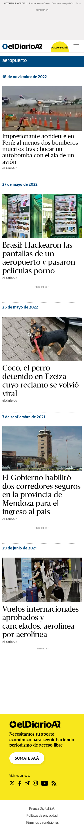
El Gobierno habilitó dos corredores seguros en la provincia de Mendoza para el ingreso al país (41, 494)
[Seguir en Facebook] (19, 783)
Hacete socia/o (59, 47)
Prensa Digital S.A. (42, 808)
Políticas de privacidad (42, 815)
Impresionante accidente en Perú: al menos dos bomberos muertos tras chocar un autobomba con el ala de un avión (40, 149)
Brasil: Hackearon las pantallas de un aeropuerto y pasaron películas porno (38, 258)
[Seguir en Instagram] (35, 783)
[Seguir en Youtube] (44, 783)
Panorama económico (39, 3)
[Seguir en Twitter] (12, 783)
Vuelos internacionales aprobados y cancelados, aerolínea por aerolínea (40, 622)
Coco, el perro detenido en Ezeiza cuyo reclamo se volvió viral (40, 380)
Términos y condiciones (42, 822)
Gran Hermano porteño (62, 3)
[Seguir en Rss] (54, 783)
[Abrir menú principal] (76, 46)
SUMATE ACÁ (27, 758)
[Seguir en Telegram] (27, 783)
